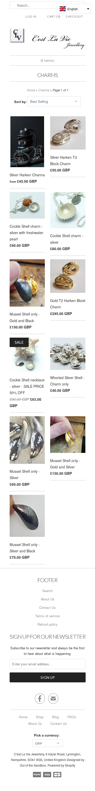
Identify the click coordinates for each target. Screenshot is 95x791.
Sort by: (21, 101)
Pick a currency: (47, 735)
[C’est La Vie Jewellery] (48, 40)
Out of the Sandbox (33, 765)
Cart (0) (54, 16)
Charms (47, 75)
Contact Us (47, 607)
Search (47, 590)
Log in (31, 16)
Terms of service (47, 615)
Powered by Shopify (61, 765)
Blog (55, 716)
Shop (40, 716)
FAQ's (71, 716)
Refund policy (47, 624)
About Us (47, 599)
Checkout (74, 16)
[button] (74, 9)
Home (23, 716)
